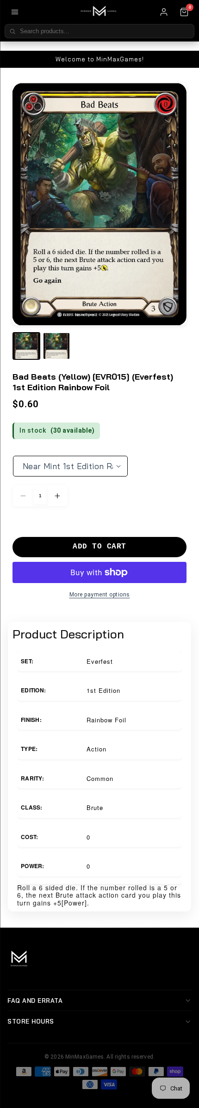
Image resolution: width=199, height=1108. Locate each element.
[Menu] (15, 12)
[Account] (164, 12)
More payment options (99, 594)
